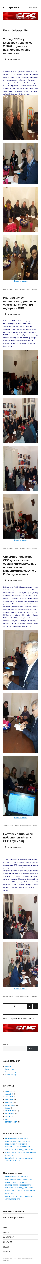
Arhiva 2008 (9, 1094)
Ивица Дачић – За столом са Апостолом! (19, 1158)
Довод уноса (9, 1069)
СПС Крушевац (11, 7)
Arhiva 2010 (9, 1099)
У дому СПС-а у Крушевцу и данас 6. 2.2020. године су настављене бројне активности (17, 46)
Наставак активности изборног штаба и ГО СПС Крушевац (18, 837)
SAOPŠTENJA (19, 289)
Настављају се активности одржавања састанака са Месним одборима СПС (19, 302)
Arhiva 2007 (9, 1091)
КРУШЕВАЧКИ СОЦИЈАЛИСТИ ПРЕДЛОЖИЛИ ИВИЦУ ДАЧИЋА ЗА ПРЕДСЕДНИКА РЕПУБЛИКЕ (18, 1141)
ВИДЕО (6, 1247)
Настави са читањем (20, 281)
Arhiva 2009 (9, 1097)
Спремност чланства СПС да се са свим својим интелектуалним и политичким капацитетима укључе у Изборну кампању (20, 565)
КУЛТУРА (6, 1252)
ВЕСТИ (6, 1232)
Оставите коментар (31, 289)
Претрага (6, 1044)
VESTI (7, 1116)
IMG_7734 (17, 1258)
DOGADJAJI (9, 1105)
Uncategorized (9, 1113)
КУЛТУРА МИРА (11, 1122)
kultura (7, 1108)
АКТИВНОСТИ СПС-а (13, 1161)
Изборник (33, 7)
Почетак (6, 1227)
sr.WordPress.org (10, 1075)
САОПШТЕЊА (8, 1237)
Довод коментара (11, 1072)
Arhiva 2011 (9, 1102)
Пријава (8, 1066)
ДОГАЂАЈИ (7, 1242)
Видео (7, 1119)
